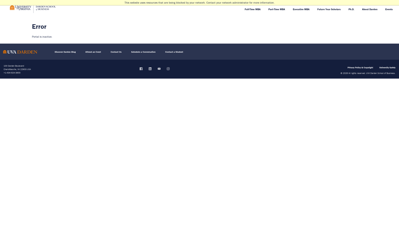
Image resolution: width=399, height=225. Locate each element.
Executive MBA (301, 9)
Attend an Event (93, 51)
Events (389, 9)
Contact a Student (174, 51)
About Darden (369, 9)
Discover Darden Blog (65, 51)
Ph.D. (351, 9)
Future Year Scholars (329, 9)
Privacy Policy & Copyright (360, 67)
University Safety (387, 67)
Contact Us (116, 51)
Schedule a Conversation (143, 51)
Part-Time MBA (276, 9)
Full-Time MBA (253, 9)
